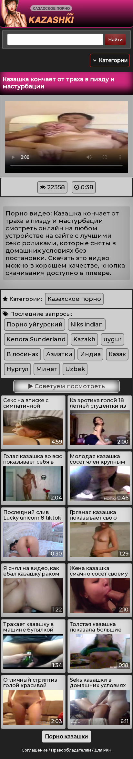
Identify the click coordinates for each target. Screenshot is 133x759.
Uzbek (75, 369)
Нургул (17, 369)
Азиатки (59, 354)
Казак (117, 354)
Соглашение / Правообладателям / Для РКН (66, 750)
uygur (112, 339)
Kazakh (84, 339)
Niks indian (86, 324)
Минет (46, 369)
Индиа (90, 354)
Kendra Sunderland (36, 339)
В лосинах (22, 354)
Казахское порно (74, 298)
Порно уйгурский (34, 324)
